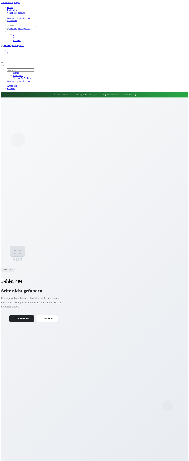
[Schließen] (2, 65)
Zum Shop (47, 318)
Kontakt (17, 40)
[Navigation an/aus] (2, 62)
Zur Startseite (22, 318)
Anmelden (12, 20)
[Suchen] (36, 26)
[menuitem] (10, 7)
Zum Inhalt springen (10, 2)
